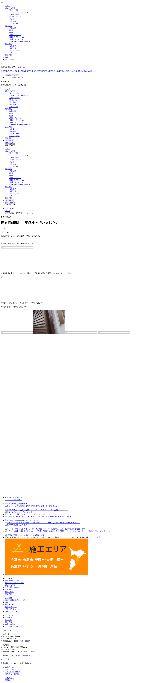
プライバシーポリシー (13, 626)
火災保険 (12, 21)
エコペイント (6, 630)
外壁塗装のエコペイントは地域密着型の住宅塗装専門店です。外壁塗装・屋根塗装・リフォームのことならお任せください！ (48, 71)
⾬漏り (7, 602)
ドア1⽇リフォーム (12, 609)
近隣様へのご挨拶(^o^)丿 (14, 497)
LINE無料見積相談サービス (19, 41)
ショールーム (14, 50)
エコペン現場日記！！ (13, 500)
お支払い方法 (14, 53)
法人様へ (12, 19)
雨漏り (11, 30)
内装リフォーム (11, 611)
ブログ (7, 211)
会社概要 (8, 598)
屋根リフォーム (15, 35)
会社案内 (8, 44)
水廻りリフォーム (16, 39)
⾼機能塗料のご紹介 (12, 580)
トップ (7, 6)
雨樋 (11, 32)
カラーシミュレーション (18, 12)
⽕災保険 (8, 617)
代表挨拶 (12, 48)
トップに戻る (6, 659)
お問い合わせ (10, 59)
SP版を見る (9, 678)
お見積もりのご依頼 (12, 75)
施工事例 (8, 55)
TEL (2, 63)
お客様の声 (13, 23)
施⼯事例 (8, 594)
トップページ (10, 208)
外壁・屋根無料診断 (12, 587)
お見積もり (9, 140)
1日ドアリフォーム (16, 37)
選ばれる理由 (10, 8)
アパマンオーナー (16, 17)
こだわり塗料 (14, 15)
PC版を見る (9, 680)
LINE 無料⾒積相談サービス (15, 600)
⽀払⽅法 (8, 620)
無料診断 (8, 26)
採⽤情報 (8, 622)
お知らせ (8, 57)
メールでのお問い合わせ (14, 77)
